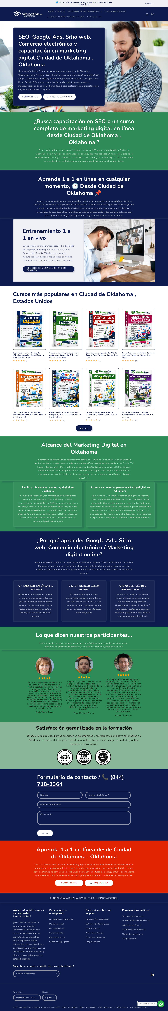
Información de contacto (139, 1007)
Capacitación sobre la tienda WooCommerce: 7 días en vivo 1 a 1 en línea (138, 414)
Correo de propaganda (59, 941)
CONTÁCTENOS (30, 97)
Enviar (45, 833)
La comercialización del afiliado (136, 920)
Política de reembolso (69, 1007)
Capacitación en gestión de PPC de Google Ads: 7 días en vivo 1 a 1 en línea (102, 355)
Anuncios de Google (94, 933)
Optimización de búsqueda (61, 919)
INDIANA (63, 898)
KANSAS (79, 898)
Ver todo (84, 428)
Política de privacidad (88, 1007)
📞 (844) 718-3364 (99, 882)
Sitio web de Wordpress (132, 916)
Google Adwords (56, 928)
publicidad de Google (131, 925)
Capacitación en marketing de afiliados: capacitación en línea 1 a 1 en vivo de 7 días (28, 355)
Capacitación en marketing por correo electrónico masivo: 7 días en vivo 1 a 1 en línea (29, 414)
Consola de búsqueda (95, 937)
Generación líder (56, 933)
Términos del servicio (105, 1007)
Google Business (93, 928)
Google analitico (93, 941)
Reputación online (57, 937)
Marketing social (56, 924)
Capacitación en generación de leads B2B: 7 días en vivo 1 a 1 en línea (101, 414)
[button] (85, 11)
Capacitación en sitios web (97, 919)
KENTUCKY (89, 898)
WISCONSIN (112, 898)
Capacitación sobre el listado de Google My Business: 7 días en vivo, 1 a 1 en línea (65, 414)
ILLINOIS (54, 898)
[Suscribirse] (56, 973)
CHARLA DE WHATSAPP (59, 97)
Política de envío (122, 1007)
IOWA (71, 898)
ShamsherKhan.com (26, 1007)
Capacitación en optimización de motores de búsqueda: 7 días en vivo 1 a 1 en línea (63, 355)
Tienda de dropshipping (132, 934)
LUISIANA (100, 898)
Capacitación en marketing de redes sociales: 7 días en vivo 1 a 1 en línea (138, 355)
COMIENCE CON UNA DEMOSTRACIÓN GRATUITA (46, 269)
